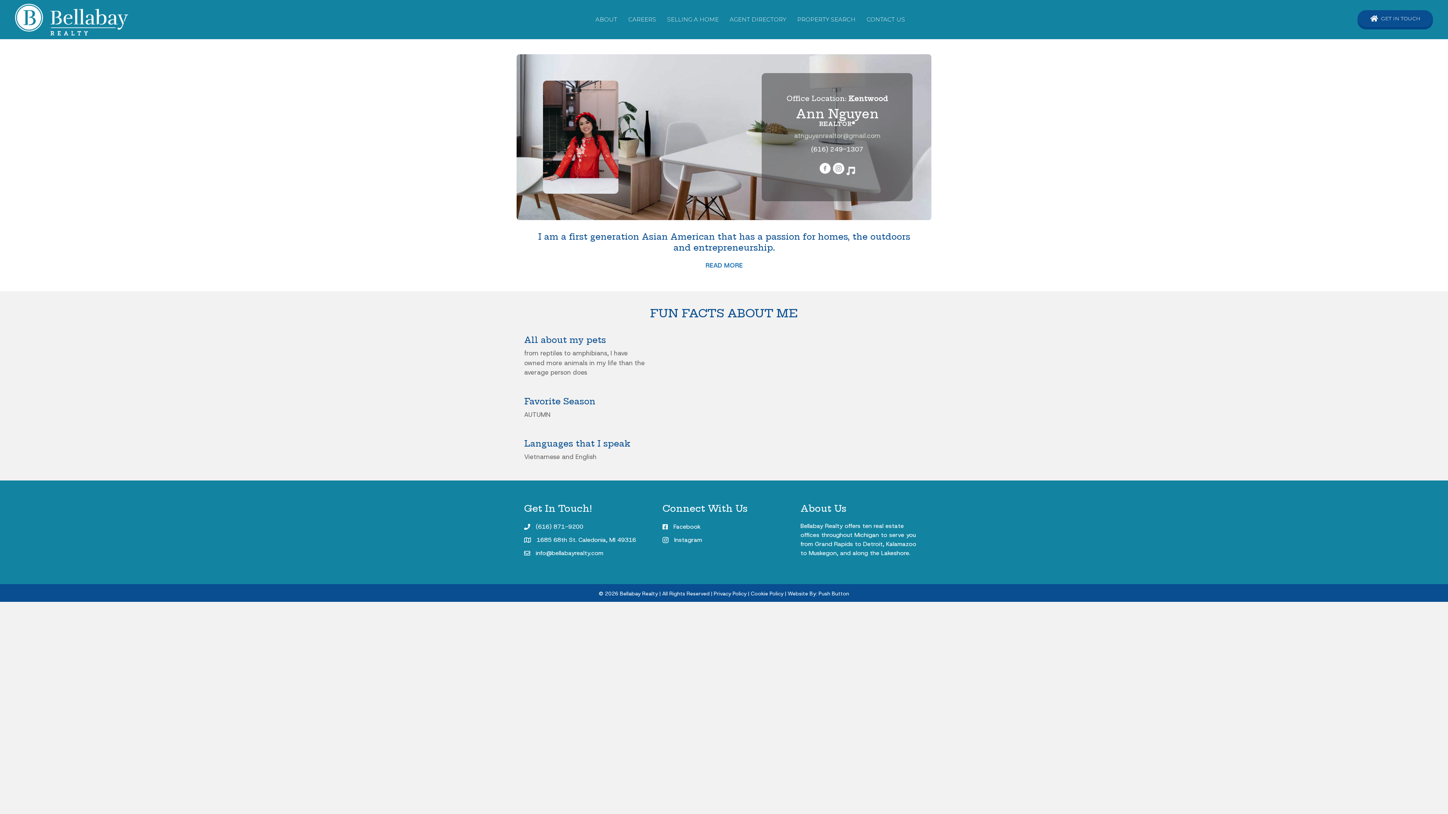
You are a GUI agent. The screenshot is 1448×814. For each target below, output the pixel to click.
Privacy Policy (730, 593)
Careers (642, 19)
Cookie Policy (767, 593)
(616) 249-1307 (837, 149)
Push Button (834, 593)
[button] (1395, 18)
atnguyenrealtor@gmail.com (837, 136)
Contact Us (886, 19)
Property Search (826, 19)
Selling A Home (693, 19)
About (606, 19)
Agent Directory (758, 19)
